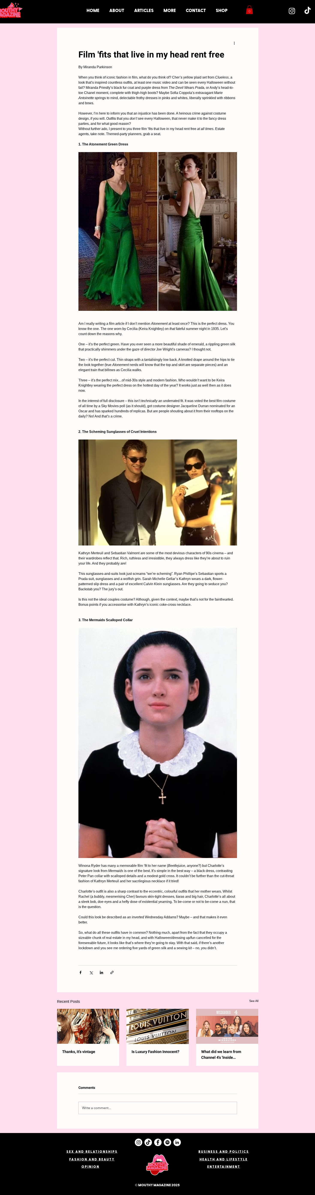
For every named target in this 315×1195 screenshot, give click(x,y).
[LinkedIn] (177, 1142)
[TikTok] (307, 11)
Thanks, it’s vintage (78, 1052)
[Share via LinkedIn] (101, 972)
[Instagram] (292, 11)
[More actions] (234, 43)
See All (253, 1001)
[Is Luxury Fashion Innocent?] (157, 1026)
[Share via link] (112, 972)
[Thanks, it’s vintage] (88, 1026)
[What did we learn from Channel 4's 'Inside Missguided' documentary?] (227, 1026)
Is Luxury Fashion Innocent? (155, 1052)
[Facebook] (158, 1142)
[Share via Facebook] (80, 972)
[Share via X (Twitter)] (91, 972)
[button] (170, 10)
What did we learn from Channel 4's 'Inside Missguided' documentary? (224, 1055)
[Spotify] (167, 1142)
